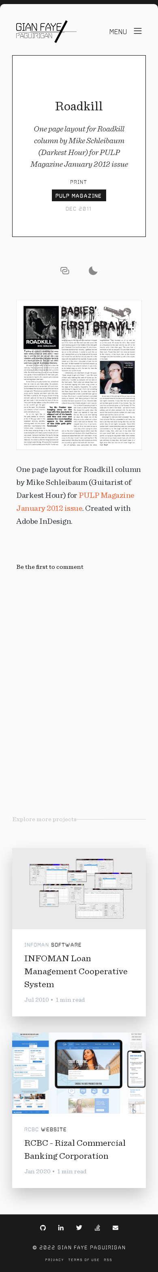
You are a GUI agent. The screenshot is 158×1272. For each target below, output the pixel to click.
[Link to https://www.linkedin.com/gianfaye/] (61, 1227)
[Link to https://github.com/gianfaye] (43, 1227)
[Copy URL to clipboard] (65, 270)
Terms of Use (84, 1259)
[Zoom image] (79, 375)
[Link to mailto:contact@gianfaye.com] (115, 1227)
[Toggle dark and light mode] (93, 270)
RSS (108, 1259)
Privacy (54, 1259)
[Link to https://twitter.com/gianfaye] (79, 1227)
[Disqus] (79, 672)
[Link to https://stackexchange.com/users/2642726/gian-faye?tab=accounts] (97, 1227)
